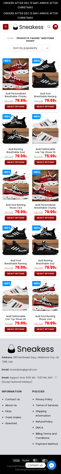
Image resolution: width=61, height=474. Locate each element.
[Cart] (55, 27)
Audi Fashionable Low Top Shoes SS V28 (45, 152)
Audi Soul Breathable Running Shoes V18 (45, 96)
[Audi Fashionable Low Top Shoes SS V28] (45, 130)
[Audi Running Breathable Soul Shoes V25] (16, 130)
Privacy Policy (44, 399)
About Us (11, 405)
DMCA (39, 427)
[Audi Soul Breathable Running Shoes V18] (45, 74)
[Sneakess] (28, 27)
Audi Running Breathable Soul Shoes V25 (16, 152)
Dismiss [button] (38, 7)
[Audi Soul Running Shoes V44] (16, 185)
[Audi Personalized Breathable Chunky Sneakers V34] (16, 74)
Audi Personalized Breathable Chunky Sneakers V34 (16, 96)
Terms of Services (47, 405)
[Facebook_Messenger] (51, 465)
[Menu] (5, 27)
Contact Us (12, 399)
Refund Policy (44, 421)
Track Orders (13, 417)
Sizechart (11, 423)
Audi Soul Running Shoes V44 (16, 206)
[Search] (48, 26)
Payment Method (47, 444)
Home (10, 38)
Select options (15, 106)
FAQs (8, 411)
